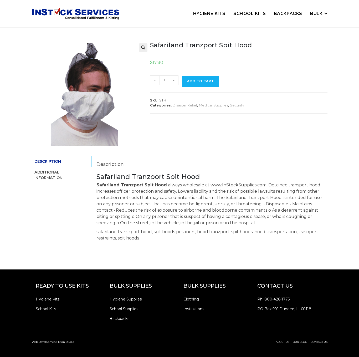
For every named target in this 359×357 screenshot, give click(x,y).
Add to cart (200, 81)
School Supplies (124, 309)
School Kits (46, 309)
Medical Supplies (213, 105)
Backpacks (119, 318)
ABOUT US (282, 342)
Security (237, 105)
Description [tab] (47, 161)
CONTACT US (319, 342)
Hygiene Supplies (126, 299)
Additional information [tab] (48, 175)
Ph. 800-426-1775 (273, 299)
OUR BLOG (300, 342)
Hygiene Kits (47, 299)
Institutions (193, 309)
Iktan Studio (66, 342)
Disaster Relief (185, 105)
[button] (143, 47)
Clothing (191, 299)
